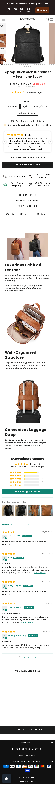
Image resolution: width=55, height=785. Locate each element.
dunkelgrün (40, 106)
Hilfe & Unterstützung (26, 749)
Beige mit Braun (27, 113)
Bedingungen (27, 755)
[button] (18, 92)
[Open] (6, 778)
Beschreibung (27, 195)
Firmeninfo (27, 743)
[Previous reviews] (4, 142)
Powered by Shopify (27, 781)
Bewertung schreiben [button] (28, 491)
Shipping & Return (27, 200)
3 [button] (28, 657)
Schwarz (12, 106)
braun (26, 106)
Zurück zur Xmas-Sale (29, 730)
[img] (8, 532)
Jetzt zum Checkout (27, 165)
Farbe (27, 102)
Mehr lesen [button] (39, 572)
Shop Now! (42, 10)
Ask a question (27, 206)
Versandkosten (30, 86)
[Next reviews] (50, 142)
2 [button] (24, 657)
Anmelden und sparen (26, 761)
